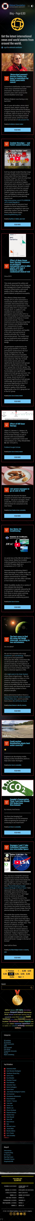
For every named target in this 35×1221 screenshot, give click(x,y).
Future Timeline (12, 510)
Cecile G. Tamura (12, 1101)
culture (28, 1014)
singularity (6, 1025)
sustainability (23, 510)
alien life (19, 705)
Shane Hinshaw (11, 1110)
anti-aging (19, 1010)
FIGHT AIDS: (8, 1198)
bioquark (13, 1012)
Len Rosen (11, 827)
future (17, 1017)
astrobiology (19, 656)
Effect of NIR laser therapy (17, 425)
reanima (12, 1024)
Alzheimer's (13, 1010)
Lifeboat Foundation (14, 1211)
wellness (18, 1028)
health (28, 1017)
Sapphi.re (30, 1211)
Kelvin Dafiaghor (12, 1087)
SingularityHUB (8, 1161)
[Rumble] (24, 1213)
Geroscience (7, 1150)
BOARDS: (20, 1195)
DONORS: (12, 1195)
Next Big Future (8, 1157)
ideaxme (16, 1019)
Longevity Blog (8, 1152)
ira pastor (5, 1021)
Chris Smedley (11, 1135)
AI (9, 1010)
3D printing (7, 1040)
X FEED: (7, 1193)
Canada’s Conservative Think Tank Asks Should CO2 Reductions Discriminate (19, 802)
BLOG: (20, 1193)
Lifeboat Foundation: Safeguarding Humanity (13, 6)
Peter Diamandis (9, 1044)
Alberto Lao (10, 1108)
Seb (8, 1124)
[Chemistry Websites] (17, 998)
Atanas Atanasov (12, 705)
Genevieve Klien (11, 1069)
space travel (22, 219)
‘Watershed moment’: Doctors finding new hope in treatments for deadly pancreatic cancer (19, 78)
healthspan (6, 1019)
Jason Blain (10, 1128)
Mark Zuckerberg (9, 1054)
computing (26, 950)
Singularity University (10, 1051)
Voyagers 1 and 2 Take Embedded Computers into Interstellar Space (19, 847)
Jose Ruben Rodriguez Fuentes (15, 950)
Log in (5, 47)
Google (24, 1017)
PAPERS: (20, 1203)
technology (21, 1026)
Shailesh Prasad (11, 1080)
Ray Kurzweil (8, 1047)
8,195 (22, 973)
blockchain (11, 1014)
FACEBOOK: (6, 1186)
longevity (27, 1021)
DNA (5, 1046)
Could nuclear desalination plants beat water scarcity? (20, 743)
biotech (20, 1012)
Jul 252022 (6, 78)
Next (19, 977)
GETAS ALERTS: (22, 1190)
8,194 (17, 973)
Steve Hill (9, 1119)
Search (31, 988)
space (5, 952)
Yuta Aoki (9, 1103)
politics (8, 1023)
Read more (17, 130)
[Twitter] (14, 1213)
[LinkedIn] (17, 1213)
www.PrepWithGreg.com (12, 214)
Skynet (6, 1053)
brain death (16, 1014)
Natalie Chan (10, 1115)
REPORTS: (21, 1198)
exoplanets (8, 656)
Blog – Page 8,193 (17, 13)
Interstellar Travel (29, 1019)
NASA (32, 1021)
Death (30, 1014)
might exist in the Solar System (17, 674)
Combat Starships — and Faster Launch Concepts (20, 144)
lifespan (21, 1021)
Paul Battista (11, 124)
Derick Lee (10, 1105)
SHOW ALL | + (6, 1138)
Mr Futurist (7, 1155)
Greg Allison (11, 219)
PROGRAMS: (21, 1200)
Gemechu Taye (11, 1085)
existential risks (8, 1017)
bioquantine (7, 1012)
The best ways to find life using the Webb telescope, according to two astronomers (20, 639)
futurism (17, 602)
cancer (19, 1014)
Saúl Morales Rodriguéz (14, 1071)
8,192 (5, 973)
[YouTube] (21, 1213)
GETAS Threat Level (17, 1180)
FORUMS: (13, 1206)
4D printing (7, 1042)
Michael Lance (11, 1126)
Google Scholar (15, 447)
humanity (12, 1019)
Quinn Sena (11, 396)
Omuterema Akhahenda (14, 1096)
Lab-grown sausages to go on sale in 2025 (19, 490)
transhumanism (29, 1026)
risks (3, 1025)
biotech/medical (19, 124)
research (31, 1023)
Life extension (13, 1021)
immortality (21, 1019)
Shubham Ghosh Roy (13, 1073)
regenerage (17, 1024)
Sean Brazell (10, 1117)
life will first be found (20, 701)
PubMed (7, 447)
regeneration (26, 1024)
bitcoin (6, 1014)
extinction (13, 1017)
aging (7, 1010)
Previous (11, 970)
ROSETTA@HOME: (6, 1203)
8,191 (29, 970)
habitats (17, 219)
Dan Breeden (10, 1078)
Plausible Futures (9, 1159)
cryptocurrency (24, 1014)
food (18, 510)
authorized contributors (15, 47)
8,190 (24, 970)
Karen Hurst (10, 1089)
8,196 (28, 973)
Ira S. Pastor (10, 1133)
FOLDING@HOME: (7, 1200)
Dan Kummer (10, 1094)
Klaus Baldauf (11, 1099)
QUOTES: (20, 1206)
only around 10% (23, 120)
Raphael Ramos (11, 1112)
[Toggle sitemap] (29, 6)
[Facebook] (11, 1213)
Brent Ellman (10, 1122)
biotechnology (28, 1012)
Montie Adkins (11, 1131)
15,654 (12, 977)
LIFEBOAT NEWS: (22, 1186)
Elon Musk (7, 1049)
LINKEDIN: (7, 1190)
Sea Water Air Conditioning (15, 530)
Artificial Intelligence (27, 1010)
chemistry (24, 705)
